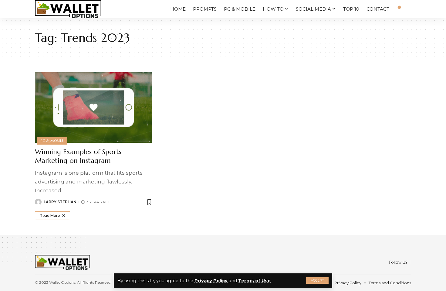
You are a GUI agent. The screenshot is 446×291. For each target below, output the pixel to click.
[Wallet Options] (68, 9)
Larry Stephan (60, 202)
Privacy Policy (211, 280)
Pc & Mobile (52, 141)
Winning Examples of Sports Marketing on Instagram (78, 156)
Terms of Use (254, 280)
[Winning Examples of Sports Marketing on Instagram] (93, 107)
